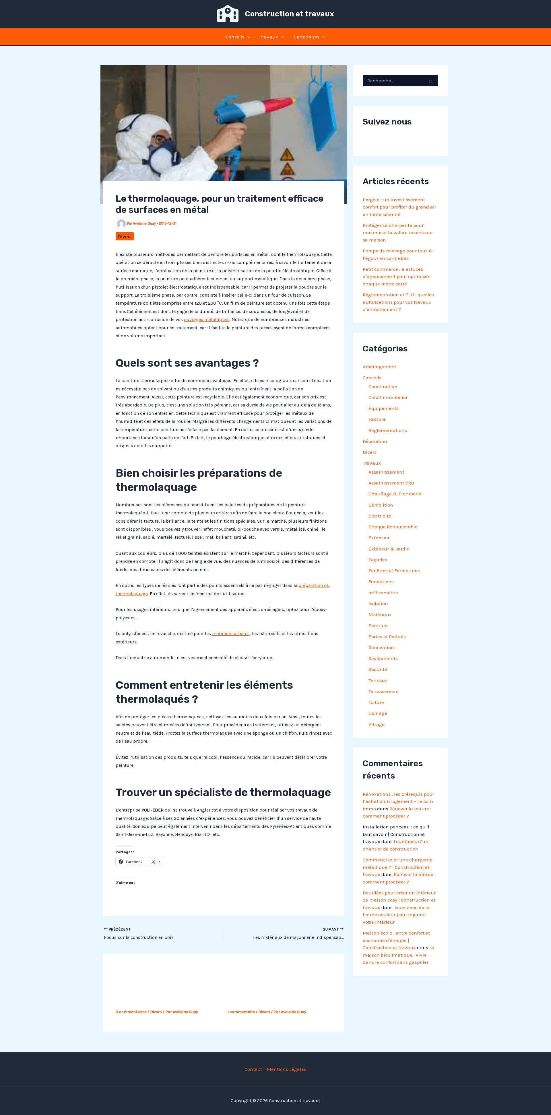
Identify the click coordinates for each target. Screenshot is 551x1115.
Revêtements (383, 658)
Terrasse (377, 680)
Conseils (235, 37)
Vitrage (376, 724)
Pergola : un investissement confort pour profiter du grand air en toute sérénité (399, 207)
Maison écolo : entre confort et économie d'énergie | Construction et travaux (396, 940)
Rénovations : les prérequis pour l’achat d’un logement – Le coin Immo (398, 801)
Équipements (383, 408)
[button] (247, 36)
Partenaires (306, 37)
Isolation (378, 603)
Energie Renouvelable (393, 527)
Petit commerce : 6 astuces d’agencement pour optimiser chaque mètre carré (396, 276)
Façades (377, 560)
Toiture (376, 702)
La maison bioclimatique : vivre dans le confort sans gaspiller (398, 955)
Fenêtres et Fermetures (394, 570)
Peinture (378, 625)
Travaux (269, 37)
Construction (382, 386)
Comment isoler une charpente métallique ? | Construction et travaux (397, 867)
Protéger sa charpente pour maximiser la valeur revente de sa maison (397, 232)
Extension (379, 537)
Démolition (380, 505)
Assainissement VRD (391, 483)
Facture (377, 419)
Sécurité (377, 669)
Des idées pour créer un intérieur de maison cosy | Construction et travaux (399, 900)
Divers (125, 236)
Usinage (377, 713)
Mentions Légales (286, 1069)
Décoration (375, 441)
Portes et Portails (387, 636)
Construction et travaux (289, 13)
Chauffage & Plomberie (394, 494)
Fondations (381, 581)
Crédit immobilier (388, 397)
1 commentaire (241, 1011)
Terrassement (383, 691)
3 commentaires (131, 1011)
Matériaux (380, 614)
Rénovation (381, 647)
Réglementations (387, 430)
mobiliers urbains (231, 633)
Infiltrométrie (383, 593)
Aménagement (379, 366)
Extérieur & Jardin (389, 549)
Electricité (379, 516)
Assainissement (386, 472)
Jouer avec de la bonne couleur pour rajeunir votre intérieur (396, 914)
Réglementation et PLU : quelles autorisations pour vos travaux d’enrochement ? (398, 302)
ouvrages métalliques (207, 319)
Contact (253, 1069)
